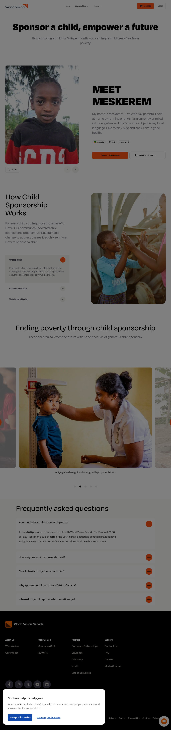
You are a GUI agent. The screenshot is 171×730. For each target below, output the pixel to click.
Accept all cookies (20, 717)
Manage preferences (48, 717)
